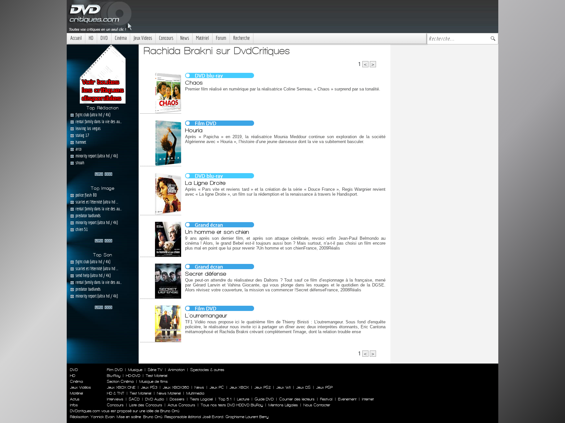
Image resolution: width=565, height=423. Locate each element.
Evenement (347, 399)
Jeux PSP (324, 387)
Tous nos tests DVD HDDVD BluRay (232, 405)
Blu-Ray (113, 376)
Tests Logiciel (201, 399)
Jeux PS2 (262, 387)
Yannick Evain (102, 417)
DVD (104, 38)
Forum (221, 38)
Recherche (241, 38)
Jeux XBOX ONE (121, 387)
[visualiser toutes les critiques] (103, 73)
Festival (326, 399)
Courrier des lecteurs (297, 399)
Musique (135, 370)
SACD (134, 399)
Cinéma (121, 38)
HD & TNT (115, 393)
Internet (368, 399)
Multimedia (195, 393)
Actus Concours (181, 405)
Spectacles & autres (207, 370)
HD (91, 38)
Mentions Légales (283, 405)
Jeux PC (217, 387)
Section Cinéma (120, 381)
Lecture (243, 399)
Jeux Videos (142, 38)
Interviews (115, 399)
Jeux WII (283, 387)
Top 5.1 (224, 399)
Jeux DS (303, 387)
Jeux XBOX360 (176, 387)
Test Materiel (156, 376)
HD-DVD (133, 376)
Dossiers (177, 399)
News (184, 38)
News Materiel (169, 393)
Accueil (76, 38)
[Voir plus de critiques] (103, 173)
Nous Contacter (316, 405)
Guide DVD (264, 399)
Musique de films (153, 381)
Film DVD (115, 370)
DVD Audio (154, 399)
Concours (166, 38)
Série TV (155, 370)
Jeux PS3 (149, 387)
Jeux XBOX (239, 387)
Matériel (202, 38)
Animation (176, 370)
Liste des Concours (145, 405)
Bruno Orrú (152, 417)
